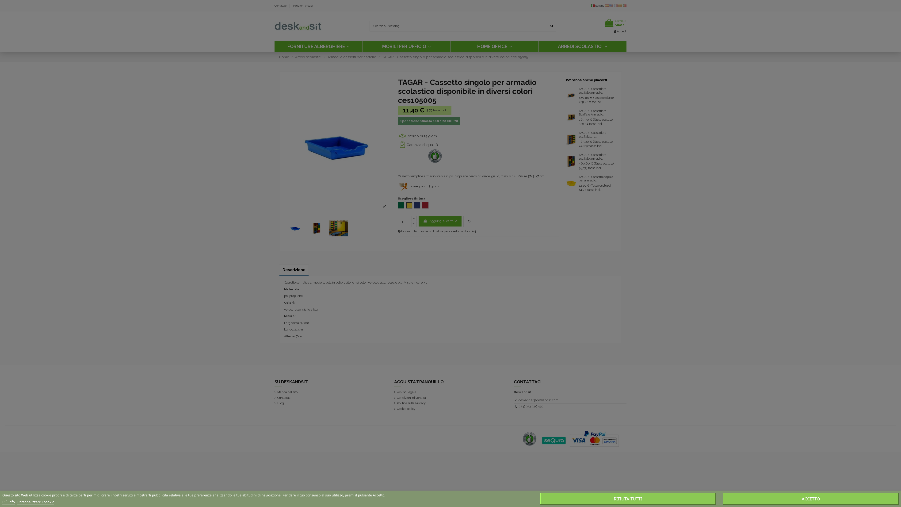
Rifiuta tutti (628, 499)
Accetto (811, 499)
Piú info (8, 501)
